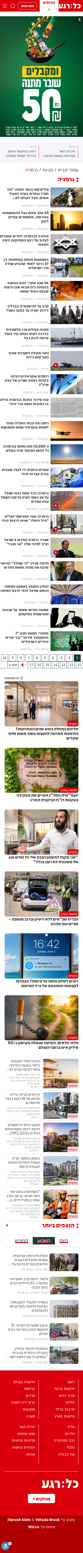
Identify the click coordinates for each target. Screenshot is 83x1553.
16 (39, 664)
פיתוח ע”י (41, 1527)
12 (71, 664)
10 (4, 658)
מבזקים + (41, 1498)
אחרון (13, 664)
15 (47, 664)
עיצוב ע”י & (41, 1520)
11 (79, 664)
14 (55, 664)
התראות (27, 5)
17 (31, 664)
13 (63, 664)
